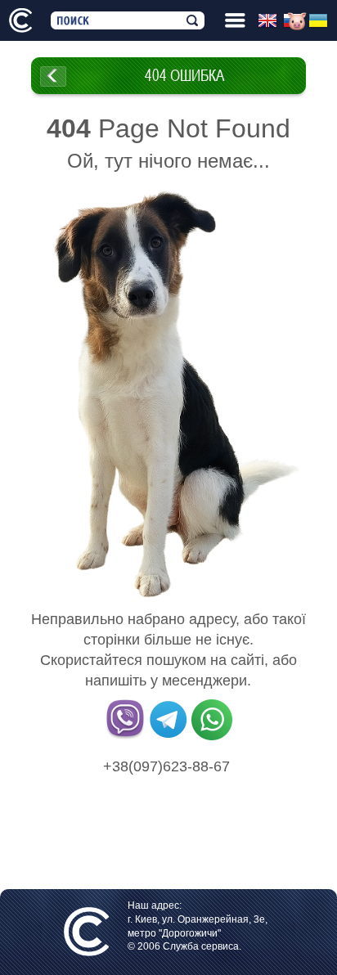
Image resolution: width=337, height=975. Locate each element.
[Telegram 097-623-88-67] (168, 737)
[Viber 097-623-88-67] (125, 737)
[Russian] (295, 21)
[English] (270, 21)
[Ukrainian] (321, 21)
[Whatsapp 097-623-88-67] (211, 737)
